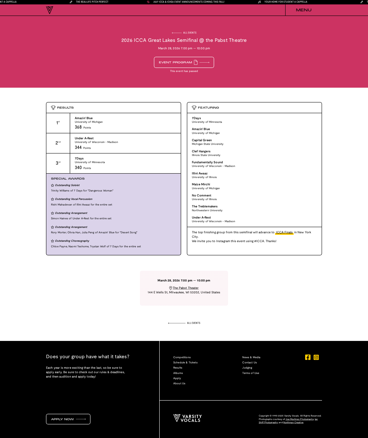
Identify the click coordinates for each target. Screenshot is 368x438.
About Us (179, 383)
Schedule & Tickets (185, 362)
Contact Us (249, 362)
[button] (303, 10)
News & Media (251, 357)
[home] (49, 10)
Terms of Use (250, 373)
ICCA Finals (284, 232)
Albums (178, 373)
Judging (247, 368)
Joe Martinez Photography (300, 419)
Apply (177, 378)
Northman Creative (293, 423)
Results (177, 368)
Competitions (182, 357)
